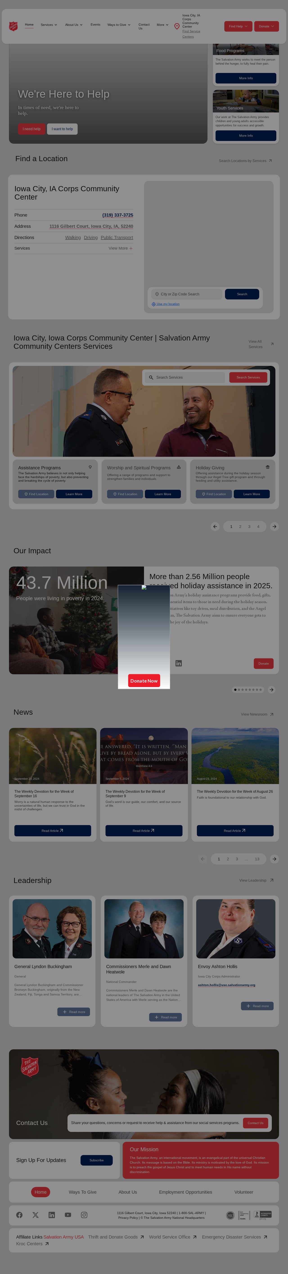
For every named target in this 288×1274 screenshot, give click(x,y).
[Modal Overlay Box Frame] (144, 637)
